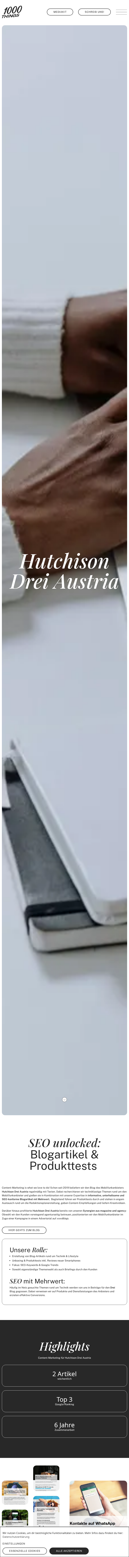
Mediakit (60, 11)
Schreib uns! (94, 11)
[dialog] (64, 1542)
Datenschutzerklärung (16, 1537)
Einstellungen (14, 1543)
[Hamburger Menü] (121, 12)
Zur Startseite (12, 12)
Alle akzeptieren (69, 1550)
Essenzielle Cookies (24, 1550)
